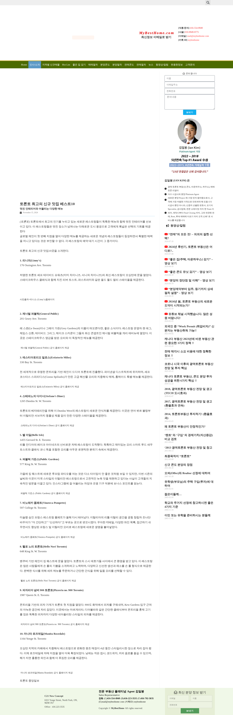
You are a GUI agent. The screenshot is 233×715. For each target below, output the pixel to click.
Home (24, 64)
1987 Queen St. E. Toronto (34, 595)
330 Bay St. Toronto (31, 362)
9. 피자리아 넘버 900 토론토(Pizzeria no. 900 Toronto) (52, 590)
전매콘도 (129, 64)
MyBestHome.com (156, 33)
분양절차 (117, 64)
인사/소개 (35, 64)
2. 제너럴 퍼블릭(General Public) (39, 313)
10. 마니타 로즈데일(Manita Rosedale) (42, 633)
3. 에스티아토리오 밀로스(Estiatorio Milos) (45, 357)
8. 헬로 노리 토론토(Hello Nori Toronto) (43, 546)
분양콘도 (105, 64)
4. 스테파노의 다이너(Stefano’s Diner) (42, 396)
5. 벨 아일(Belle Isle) (32, 435)
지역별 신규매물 (51, 64)
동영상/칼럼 (162, 64)
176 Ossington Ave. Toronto (35, 265)
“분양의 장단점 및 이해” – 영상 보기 (191, 280)
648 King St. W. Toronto (33, 551)
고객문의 (190, 64)
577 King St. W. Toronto (33, 464)
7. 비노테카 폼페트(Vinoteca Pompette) (43, 502)
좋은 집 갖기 (79, 64)
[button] (207, 2)
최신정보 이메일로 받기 (156, 37)
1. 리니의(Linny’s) (30, 260)
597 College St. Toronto (33, 507)
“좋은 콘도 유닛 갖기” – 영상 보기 (190, 271)
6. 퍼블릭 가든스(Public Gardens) (39, 459)
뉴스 (151, 64)
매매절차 (93, 64)
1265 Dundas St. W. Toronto (35, 401)
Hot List (66, 64)
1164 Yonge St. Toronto (33, 638)
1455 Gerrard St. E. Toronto (35, 439)
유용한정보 (177, 64)
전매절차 (141, 64)
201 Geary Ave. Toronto (33, 318)
